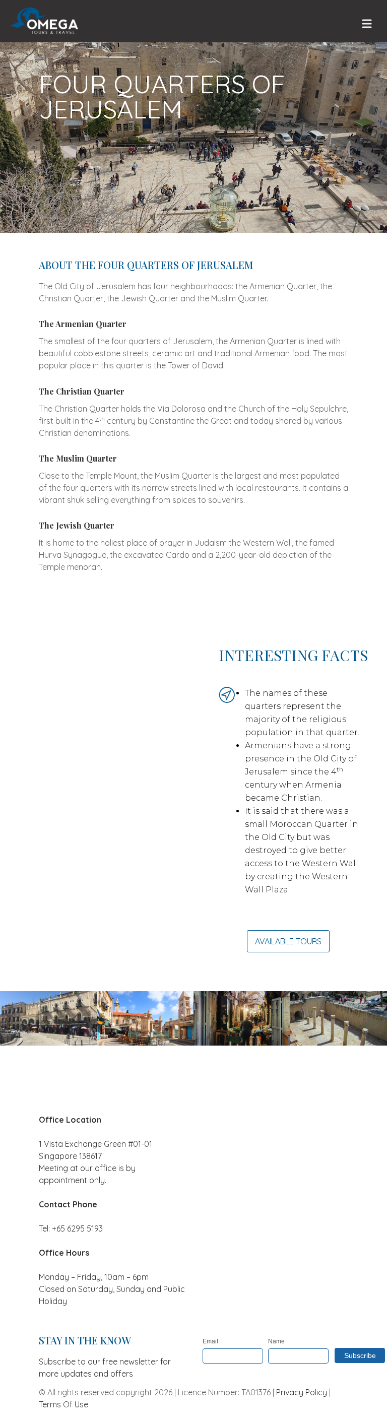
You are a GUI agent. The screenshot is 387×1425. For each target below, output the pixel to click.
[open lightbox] (48, 1018)
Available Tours (288, 941)
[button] (367, 22)
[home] (44, 21)
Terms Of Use (63, 1404)
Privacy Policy (301, 1392)
